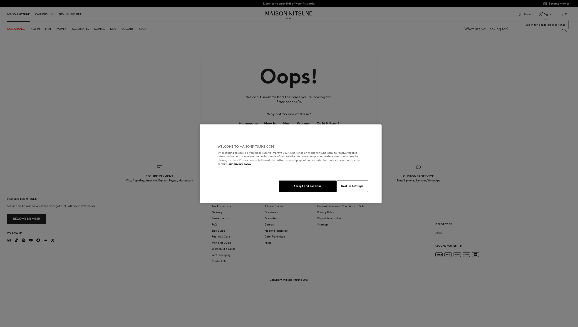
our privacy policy (239, 164)
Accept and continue (308, 186)
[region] (291, 163)
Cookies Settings (352, 186)
